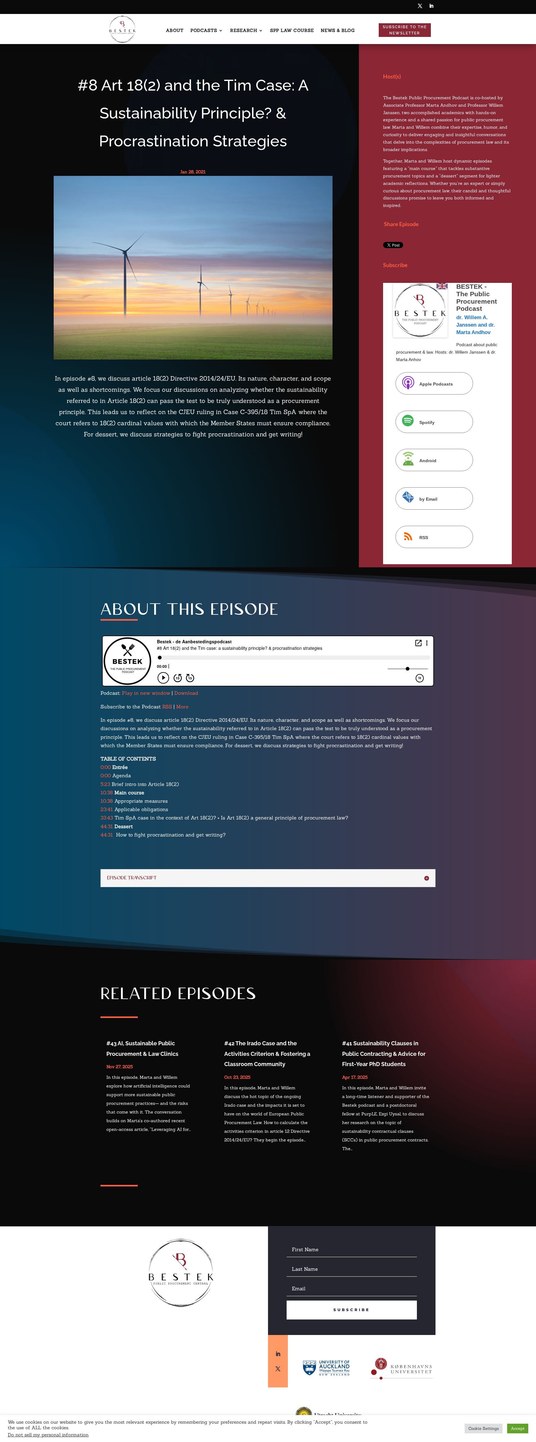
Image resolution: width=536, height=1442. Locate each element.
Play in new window (146, 693)
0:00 (105, 767)
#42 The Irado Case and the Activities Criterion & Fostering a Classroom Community (267, 1053)
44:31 (106, 826)
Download (186, 693)
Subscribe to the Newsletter (405, 30)
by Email (428, 499)
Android (427, 460)
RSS (423, 537)
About (175, 30)
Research (243, 30)
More (182, 706)
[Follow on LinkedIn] (431, 6)
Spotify (427, 422)
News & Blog (338, 30)
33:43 (106, 818)
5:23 (105, 784)
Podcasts (203, 30)
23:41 (106, 809)
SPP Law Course (292, 30)
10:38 (106, 792)
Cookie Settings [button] (483, 1428)
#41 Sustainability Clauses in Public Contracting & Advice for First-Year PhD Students (384, 1053)
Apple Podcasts (436, 383)
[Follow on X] (420, 6)
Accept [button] (518, 1428)
